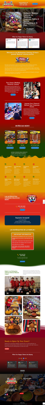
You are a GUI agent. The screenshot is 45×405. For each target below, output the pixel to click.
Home (10, 8)
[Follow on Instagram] (7, 394)
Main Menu (17, 8)
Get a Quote (35, 3)
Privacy (22, 397)
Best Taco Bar (22, 8)
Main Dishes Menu (10, 147)
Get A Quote (13, 94)
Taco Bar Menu (22, 147)
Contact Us (34, 8)
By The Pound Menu (35, 147)
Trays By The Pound (28, 8)
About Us (12, 8)
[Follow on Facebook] (5, 394)
